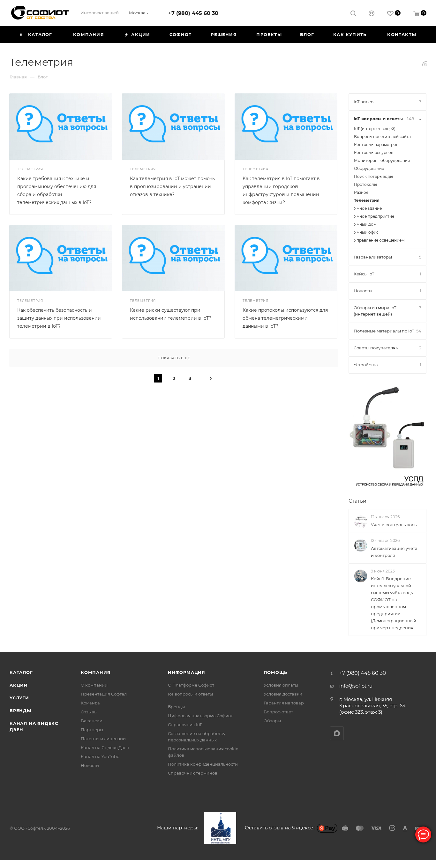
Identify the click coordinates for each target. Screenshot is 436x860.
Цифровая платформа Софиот (200, 715)
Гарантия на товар (284, 702)
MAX (337, 733)
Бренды (20, 710)
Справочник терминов (192, 773)
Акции (19, 685)
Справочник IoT (185, 724)
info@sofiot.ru (355, 686)
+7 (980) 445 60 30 (193, 13)
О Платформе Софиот (191, 685)
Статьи (357, 501)
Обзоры (272, 720)
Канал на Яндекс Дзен (105, 747)
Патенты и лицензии (103, 738)
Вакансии (91, 720)
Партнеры (92, 729)
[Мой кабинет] (371, 14)
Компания (95, 672)
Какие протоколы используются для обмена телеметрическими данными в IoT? (285, 318)
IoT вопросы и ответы (190, 693)
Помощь (276, 672)
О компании (94, 685)
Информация (186, 672)
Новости (90, 765)
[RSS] (424, 63)
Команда (90, 702)
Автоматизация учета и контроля (394, 552)
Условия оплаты (281, 685)
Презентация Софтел (104, 693)
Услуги (19, 697)
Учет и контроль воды (394, 524)
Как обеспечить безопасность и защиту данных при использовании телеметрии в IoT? (59, 318)
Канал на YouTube (100, 756)
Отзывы (89, 711)
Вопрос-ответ (278, 711)
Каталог (21, 672)
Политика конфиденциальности (203, 764)
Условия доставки (283, 693)
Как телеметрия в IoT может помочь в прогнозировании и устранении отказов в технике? (172, 186)
